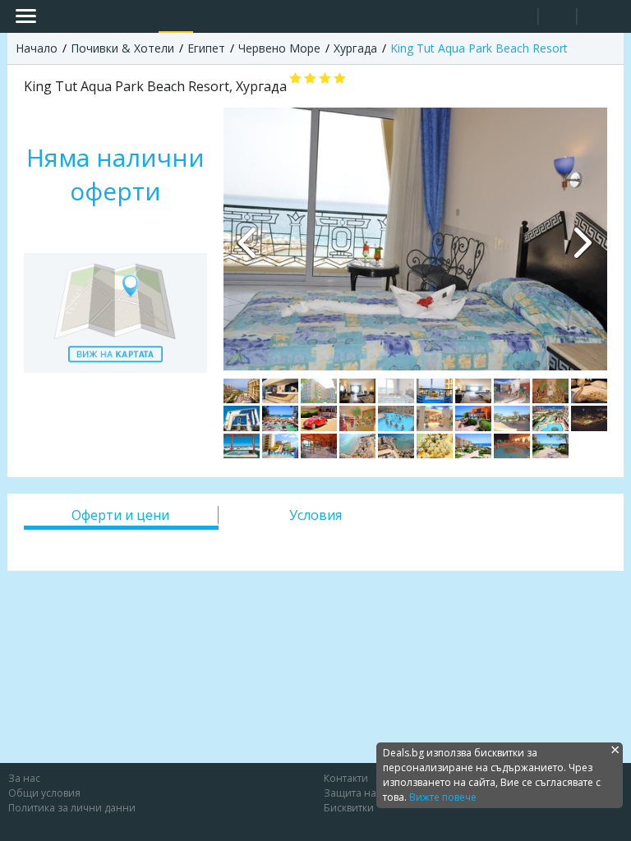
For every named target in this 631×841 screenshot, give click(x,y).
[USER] (559, 18)
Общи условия (44, 793)
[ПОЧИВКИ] (176, 16)
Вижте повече (443, 797)
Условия (315, 515)
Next (582, 239)
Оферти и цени (120, 515)
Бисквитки (349, 808)
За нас (24, 778)
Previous (248, 239)
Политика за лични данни (72, 808)
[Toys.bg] (209, 16)
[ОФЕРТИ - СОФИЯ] (142, 16)
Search (519, 16)
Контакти (346, 778)
